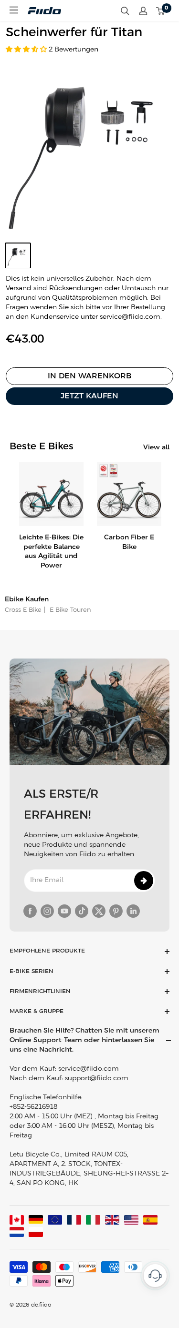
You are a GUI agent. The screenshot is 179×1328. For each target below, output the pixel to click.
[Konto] (143, 11)
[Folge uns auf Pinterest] (116, 911)
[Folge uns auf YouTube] (64, 911)
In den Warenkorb (89, 376)
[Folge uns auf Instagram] (47, 911)
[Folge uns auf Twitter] (98, 911)
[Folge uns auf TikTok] (81, 911)
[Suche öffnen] (125, 11)
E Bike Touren (69, 610)
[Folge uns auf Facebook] (30, 911)
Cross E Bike (23, 610)
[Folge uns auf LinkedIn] (133, 911)
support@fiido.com (96, 1078)
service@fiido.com (88, 1069)
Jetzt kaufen (89, 396)
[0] (161, 11)
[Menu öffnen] (14, 10)
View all (156, 448)
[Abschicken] (143, 880)
